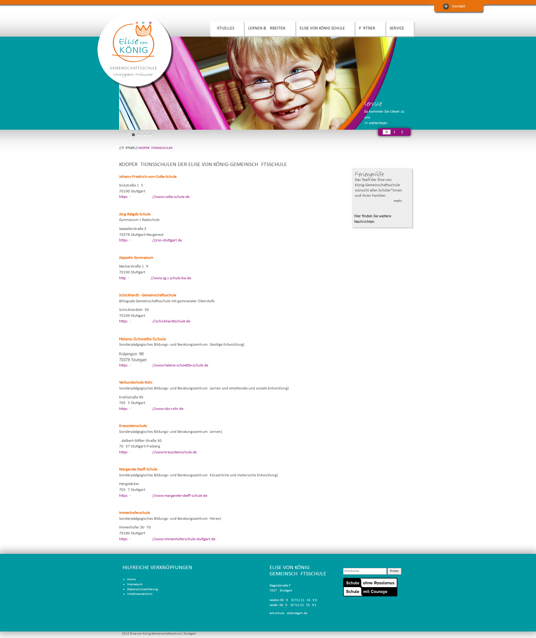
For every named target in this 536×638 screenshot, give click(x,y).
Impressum (135, 584)
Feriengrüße (369, 174)
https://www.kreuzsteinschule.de (158, 452)
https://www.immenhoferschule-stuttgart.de (167, 539)
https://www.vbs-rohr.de (151, 409)
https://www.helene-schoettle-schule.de (163, 365)
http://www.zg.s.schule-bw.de (155, 278)
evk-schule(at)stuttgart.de (288, 613)
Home (131, 579)
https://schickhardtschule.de (154, 321)
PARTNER (365, 28)
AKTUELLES (222, 28)
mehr (398, 201)
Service (373, 103)
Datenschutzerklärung (142, 589)
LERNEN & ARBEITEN (264, 28)
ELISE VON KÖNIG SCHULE (320, 28)
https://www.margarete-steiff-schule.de (163, 496)
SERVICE (394, 28)
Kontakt (458, 6)
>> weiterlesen (375, 123)
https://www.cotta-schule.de (154, 197)
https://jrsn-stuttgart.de (150, 240)
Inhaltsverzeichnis (139, 594)
